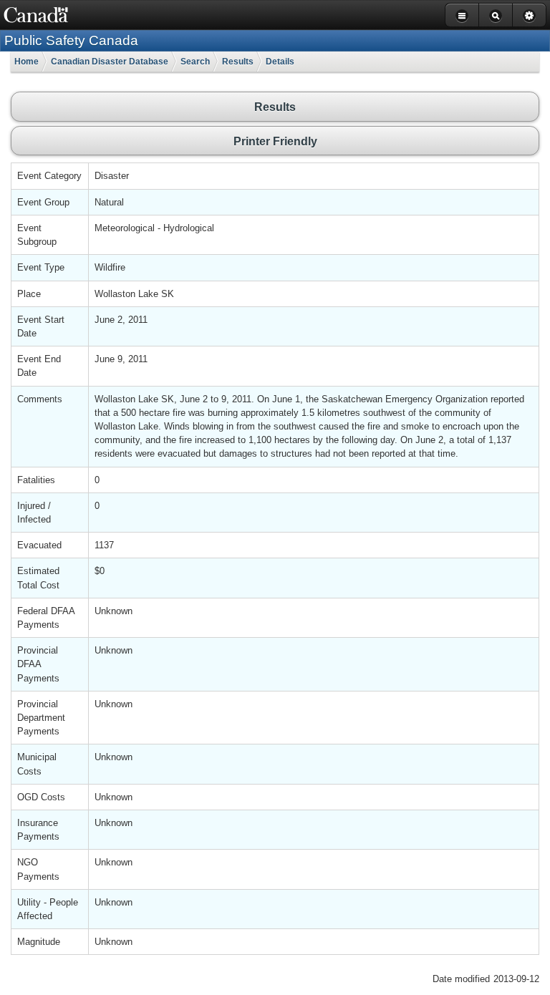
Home (26, 61)
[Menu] (461, 15)
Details (280, 61)
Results (238, 61)
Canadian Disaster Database (109, 61)
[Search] (495, 15)
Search (195, 61)
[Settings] (529, 15)
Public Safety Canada (71, 40)
